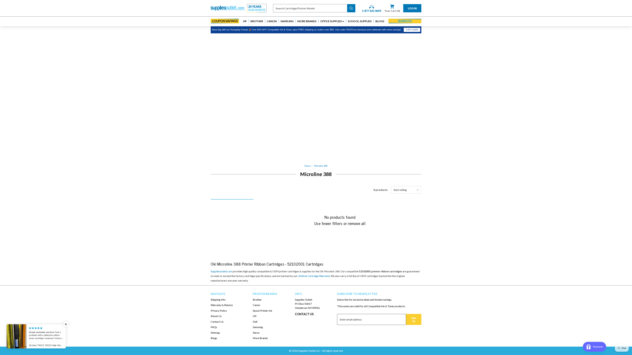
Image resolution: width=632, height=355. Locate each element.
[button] (245, 21)
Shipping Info (218, 299)
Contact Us (217, 321)
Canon (256, 305)
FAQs (214, 327)
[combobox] (310, 8)
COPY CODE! (412, 30)
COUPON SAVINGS (225, 21)
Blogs (214, 338)
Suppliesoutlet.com (221, 271)
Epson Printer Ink (262, 310)
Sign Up (413, 319)
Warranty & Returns (222, 305)
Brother (257, 299)
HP (255, 316)
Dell (255, 321)
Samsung (258, 327)
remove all (356, 223)
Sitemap (215, 332)
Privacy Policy (219, 310)
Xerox (256, 332)
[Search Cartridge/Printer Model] (351, 8)
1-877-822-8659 (371, 10)
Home (307, 166)
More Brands (260, 338)
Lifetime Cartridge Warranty (314, 275)
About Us (216, 316)
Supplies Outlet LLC (309, 350)
